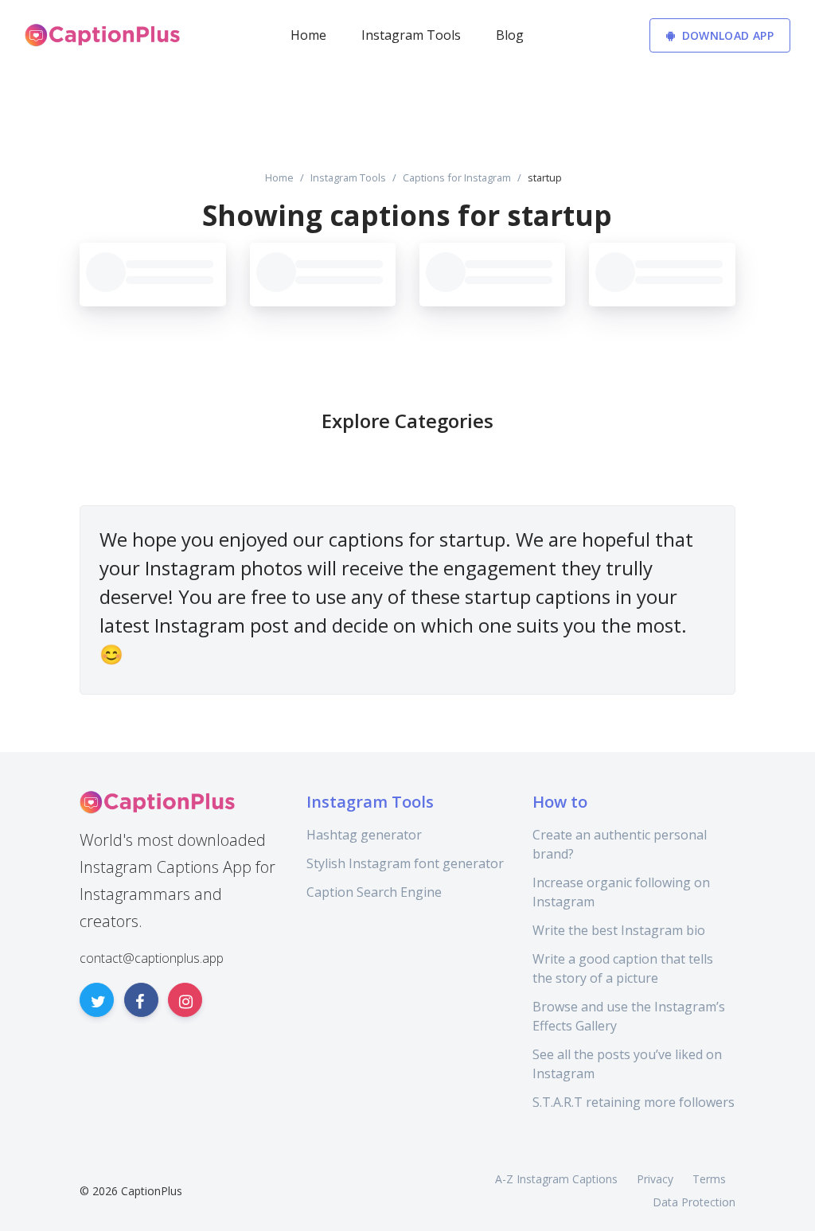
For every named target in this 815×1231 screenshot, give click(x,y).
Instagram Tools (348, 177)
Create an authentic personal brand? (619, 844)
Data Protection (694, 1202)
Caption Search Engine (374, 892)
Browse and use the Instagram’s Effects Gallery (628, 1016)
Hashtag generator (364, 834)
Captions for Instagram (457, 177)
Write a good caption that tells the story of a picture (622, 968)
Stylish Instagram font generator (405, 863)
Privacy (655, 1178)
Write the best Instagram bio (618, 930)
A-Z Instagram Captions (556, 1178)
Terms (709, 1178)
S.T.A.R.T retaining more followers (633, 1102)
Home (279, 177)
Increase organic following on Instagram (621, 892)
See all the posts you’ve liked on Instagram (627, 1064)
